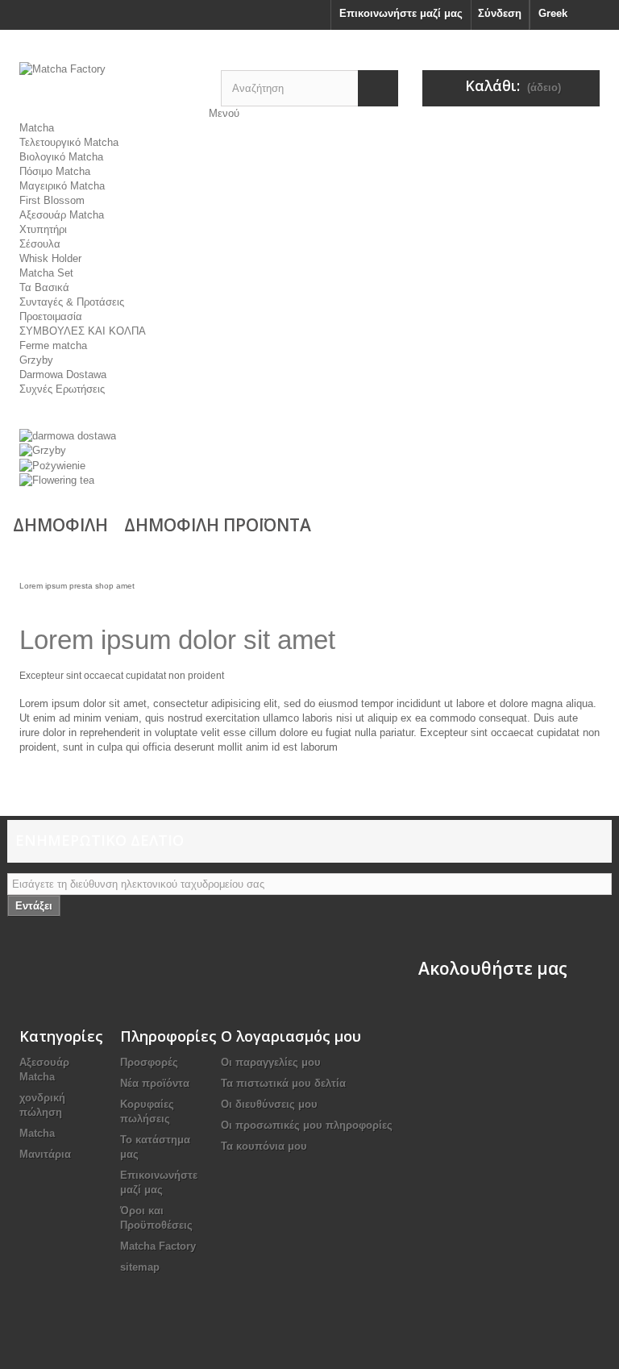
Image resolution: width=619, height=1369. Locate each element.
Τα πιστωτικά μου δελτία (283, 1083)
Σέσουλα (39, 244)
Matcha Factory (158, 1246)
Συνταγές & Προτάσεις (71, 302)
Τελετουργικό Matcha (68, 142)
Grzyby (36, 360)
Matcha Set (46, 273)
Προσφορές (149, 1062)
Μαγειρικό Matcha (62, 186)
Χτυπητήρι (43, 229)
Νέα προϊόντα (154, 1083)
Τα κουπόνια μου (264, 1146)
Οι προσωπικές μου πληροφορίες (307, 1125)
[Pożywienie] (52, 465)
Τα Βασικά (44, 287)
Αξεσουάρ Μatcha (61, 215)
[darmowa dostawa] (67, 435)
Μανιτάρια (45, 1154)
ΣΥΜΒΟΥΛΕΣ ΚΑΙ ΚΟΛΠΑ (82, 331)
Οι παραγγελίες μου (271, 1062)
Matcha (36, 128)
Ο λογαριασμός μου (291, 1036)
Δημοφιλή (60, 525)
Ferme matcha (53, 345)
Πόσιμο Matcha (54, 171)
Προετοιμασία (50, 316)
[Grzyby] (42, 450)
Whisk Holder (50, 258)
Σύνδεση (499, 13)
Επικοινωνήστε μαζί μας (401, 13)
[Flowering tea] (56, 480)
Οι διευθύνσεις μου (269, 1104)
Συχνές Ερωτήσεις (62, 389)
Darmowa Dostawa (62, 374)
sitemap (140, 1267)
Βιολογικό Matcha (61, 157)
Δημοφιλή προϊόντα (217, 525)
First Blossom (52, 200)
